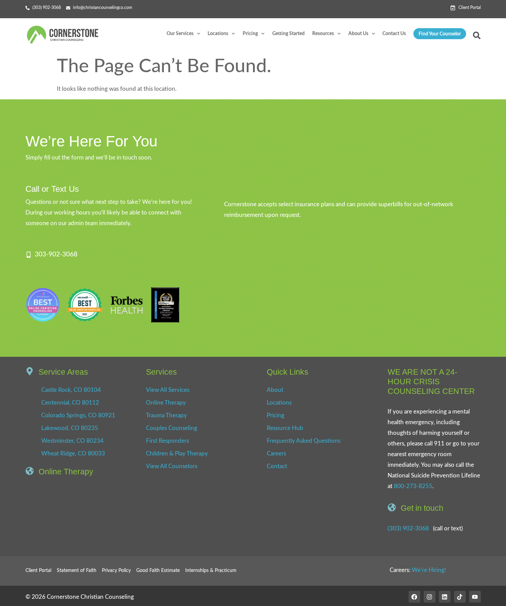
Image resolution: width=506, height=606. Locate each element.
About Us (358, 33)
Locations (218, 33)
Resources (323, 33)
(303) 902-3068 (408, 528)
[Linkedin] (445, 597)
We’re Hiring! (429, 570)
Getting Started (288, 33)
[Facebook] (414, 597)
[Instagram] (429, 597)
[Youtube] (475, 597)
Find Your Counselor (440, 34)
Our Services (180, 33)
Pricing (250, 33)
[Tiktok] (460, 597)
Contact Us (394, 33)
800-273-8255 (413, 486)
